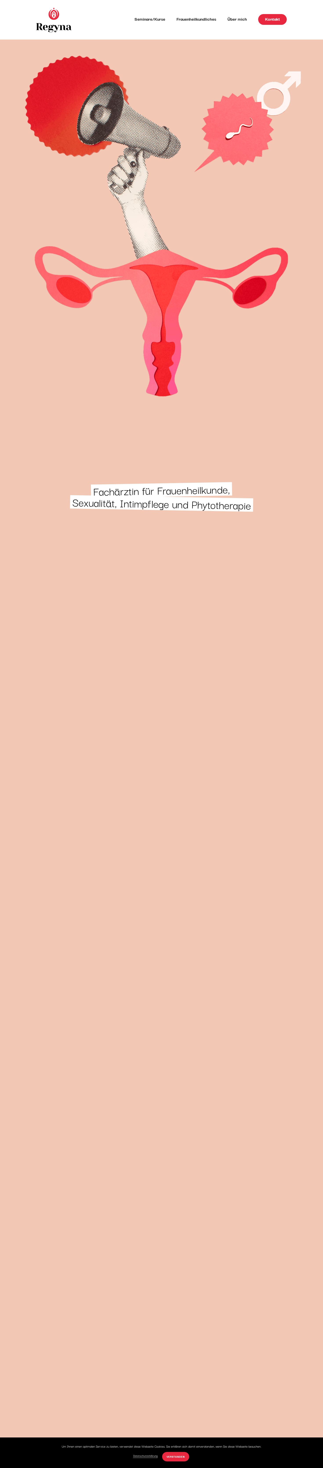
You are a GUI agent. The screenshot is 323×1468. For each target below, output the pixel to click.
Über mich (237, 19)
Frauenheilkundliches (196, 19)
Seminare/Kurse (149, 19)
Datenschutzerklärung (145, 1456)
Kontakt (272, 19)
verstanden (176, 1457)
